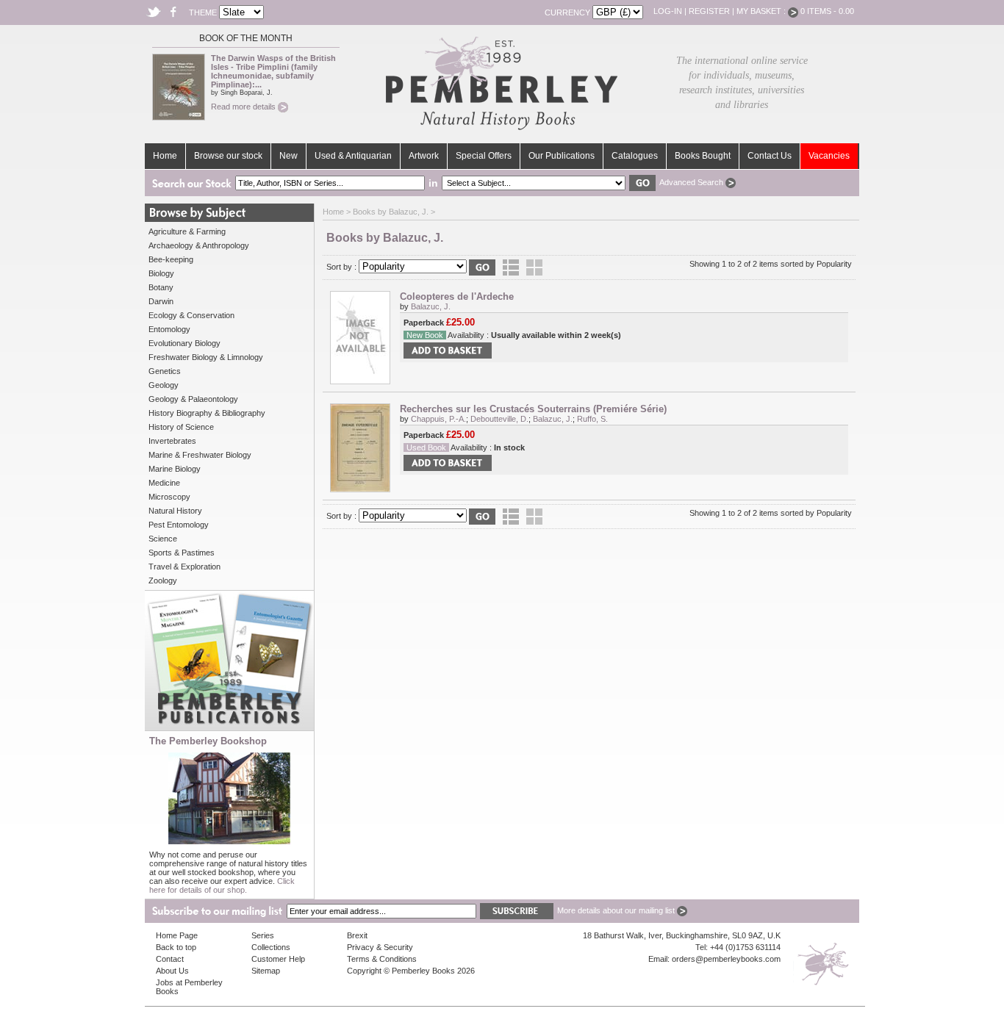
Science (162, 538)
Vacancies (829, 156)
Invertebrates (172, 440)
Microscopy (169, 496)
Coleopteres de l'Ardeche (457, 296)
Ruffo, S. (592, 418)
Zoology (162, 580)
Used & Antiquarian (353, 156)
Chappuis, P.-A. (438, 418)
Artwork (424, 156)
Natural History (175, 510)
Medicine (164, 482)
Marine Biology (174, 468)
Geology (163, 385)
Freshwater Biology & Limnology (205, 357)
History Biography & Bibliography (206, 413)
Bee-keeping (170, 259)
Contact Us (769, 156)
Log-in (667, 11)
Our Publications (561, 156)
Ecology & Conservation (191, 315)
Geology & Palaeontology (193, 399)
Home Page (177, 935)
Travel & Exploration (184, 566)
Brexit (357, 935)
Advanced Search (692, 182)
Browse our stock (228, 156)
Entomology (169, 329)
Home (165, 156)
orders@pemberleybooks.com (726, 958)
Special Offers (484, 156)
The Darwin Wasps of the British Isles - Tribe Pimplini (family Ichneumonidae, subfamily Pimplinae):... (273, 71)
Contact (170, 958)
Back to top (176, 947)
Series (262, 935)
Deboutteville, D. (499, 418)
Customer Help (278, 958)
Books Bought (703, 156)
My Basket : (762, 11)
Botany (160, 287)
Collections (270, 947)
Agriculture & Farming (187, 231)
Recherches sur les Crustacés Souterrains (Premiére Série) (533, 408)
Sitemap (265, 970)
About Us (172, 970)
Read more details (244, 106)
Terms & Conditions (382, 958)
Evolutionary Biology (184, 343)
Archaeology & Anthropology (198, 245)
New (288, 156)
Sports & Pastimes (181, 552)
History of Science (181, 426)
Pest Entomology (178, 524)
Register (709, 11)
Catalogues (635, 156)
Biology (161, 273)
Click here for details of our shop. (222, 885)
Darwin (160, 301)
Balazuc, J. (431, 306)
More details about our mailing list (617, 910)
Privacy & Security (380, 947)
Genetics (164, 371)
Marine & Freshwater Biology (199, 454)
